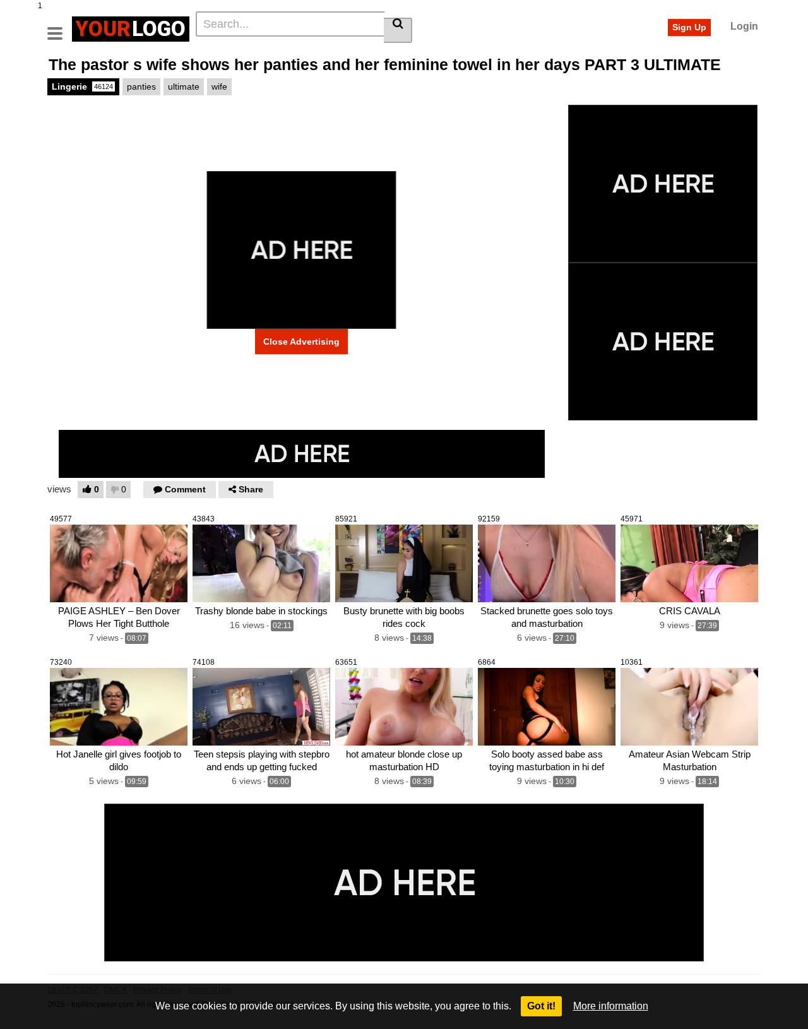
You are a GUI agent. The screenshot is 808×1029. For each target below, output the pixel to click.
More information (610, 1006)
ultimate (183, 86)
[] (398, 30)
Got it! (541, 1006)
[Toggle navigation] (59, 27)
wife (219, 86)
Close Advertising (301, 341)
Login (744, 26)
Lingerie (82, 86)
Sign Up (689, 27)
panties (141, 86)
